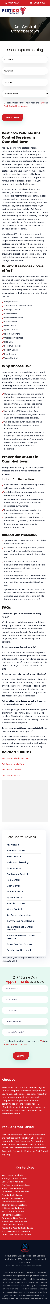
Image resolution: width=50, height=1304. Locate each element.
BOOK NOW (39, 2)
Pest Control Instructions (16, 106)
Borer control (14, 868)
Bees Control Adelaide (12, 1181)
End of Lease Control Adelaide (16, 1231)
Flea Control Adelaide (12, 1195)
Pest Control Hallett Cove (21, 1147)
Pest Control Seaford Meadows (30, 1141)
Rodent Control (15, 891)
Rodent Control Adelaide (13, 1201)
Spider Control (14, 897)
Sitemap (28, 1259)
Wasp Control (14, 909)
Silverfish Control (16, 903)
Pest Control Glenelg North (19, 1138)
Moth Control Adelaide (12, 1198)
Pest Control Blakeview (13, 1144)
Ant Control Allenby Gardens (15, 758)
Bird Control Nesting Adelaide (16, 1185)
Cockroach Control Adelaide (15, 1191)
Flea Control (13, 879)
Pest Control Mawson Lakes (15, 1134)
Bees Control (14, 856)
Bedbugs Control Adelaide (14, 1178)
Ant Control (13, 844)
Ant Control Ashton (11, 775)
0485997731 (14, 2)
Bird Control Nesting (18, 862)
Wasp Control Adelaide (13, 1211)
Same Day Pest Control (19, 944)
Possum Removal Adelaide (14, 1221)
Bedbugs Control (16, 850)
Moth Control (14, 885)
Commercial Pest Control (20, 920)
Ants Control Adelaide (12, 1175)
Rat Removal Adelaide (19, 915)
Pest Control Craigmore (23, 1151)
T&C (42, 102)
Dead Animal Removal (19, 950)
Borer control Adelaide (12, 1188)
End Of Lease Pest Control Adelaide (21, 937)
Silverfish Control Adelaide (14, 1205)
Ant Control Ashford (11, 769)
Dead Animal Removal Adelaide (17, 1234)
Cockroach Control (17, 874)
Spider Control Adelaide (13, 1208)
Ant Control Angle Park (13, 764)
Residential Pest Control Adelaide (20, 928)
